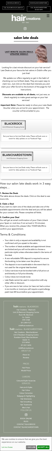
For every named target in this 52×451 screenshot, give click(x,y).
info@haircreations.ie (26, 325)
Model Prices (26, 371)
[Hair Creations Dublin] (26, 23)
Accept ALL (43, 447)
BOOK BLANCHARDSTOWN (38, 3)
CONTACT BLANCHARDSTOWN (26, 427)
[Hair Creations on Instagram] (25, 28)
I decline (31, 447)
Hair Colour (26, 390)
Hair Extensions (26, 399)
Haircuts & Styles (26, 387)
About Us (26, 355)
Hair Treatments (26, 405)
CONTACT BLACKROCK (26, 424)
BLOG (26, 421)
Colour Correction (26, 393)
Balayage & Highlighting (26, 396)
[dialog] (26, 444)
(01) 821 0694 (26, 345)
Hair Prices (26, 368)
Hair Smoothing (26, 402)
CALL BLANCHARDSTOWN (38, 8)
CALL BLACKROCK (13, 8)
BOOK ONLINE (26, 418)
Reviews (26, 358)
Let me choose (7, 447)
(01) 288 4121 (26, 323)
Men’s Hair (26, 407)
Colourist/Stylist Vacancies (26, 381)
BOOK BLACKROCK (13, 3)
